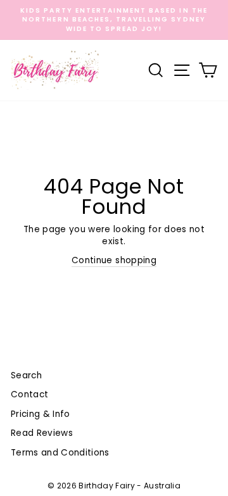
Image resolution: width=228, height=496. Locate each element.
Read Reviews (42, 433)
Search (26, 375)
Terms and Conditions (60, 453)
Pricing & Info (40, 414)
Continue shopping (114, 260)
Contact (29, 394)
